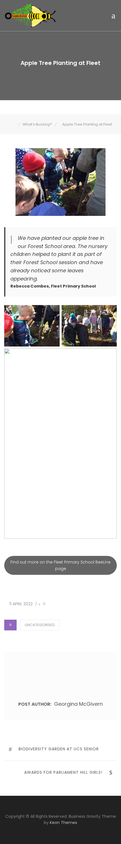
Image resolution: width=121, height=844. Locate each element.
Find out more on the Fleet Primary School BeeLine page (60, 565)
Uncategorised (40, 625)
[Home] (14, 124)
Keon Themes (63, 822)
